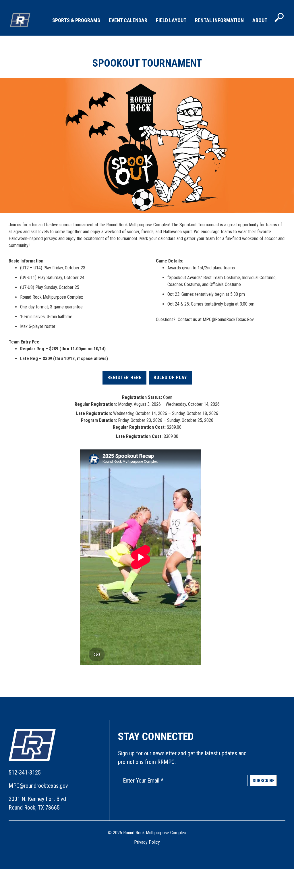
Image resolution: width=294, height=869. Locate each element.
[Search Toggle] (279, 18)
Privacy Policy (147, 842)
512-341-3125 (25, 772)
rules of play (170, 377)
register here (124, 377)
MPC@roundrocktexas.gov (38, 785)
